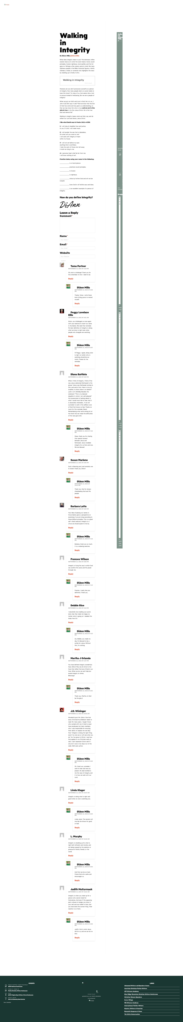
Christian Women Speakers (133, 997)
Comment (66, 215)
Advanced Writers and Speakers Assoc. (136, 985)
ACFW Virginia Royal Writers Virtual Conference (20, 995)
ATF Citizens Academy (131, 991)
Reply (71, 278)
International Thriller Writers (133, 1005)
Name (64, 236)
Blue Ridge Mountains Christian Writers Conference (141, 994)
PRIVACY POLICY (91, 994)
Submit (63, 261)
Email (63, 244)
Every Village (128, 1000)
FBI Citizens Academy (131, 1003)
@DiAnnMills (74, 56)
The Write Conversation (132, 1014)
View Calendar (120, 188)
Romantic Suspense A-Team (133, 1011)
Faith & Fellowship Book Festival (16, 999)
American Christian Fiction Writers (135, 988)
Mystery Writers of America (133, 1008)
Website (65, 252)
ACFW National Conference (125, 169)
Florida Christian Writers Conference (125, 182)
